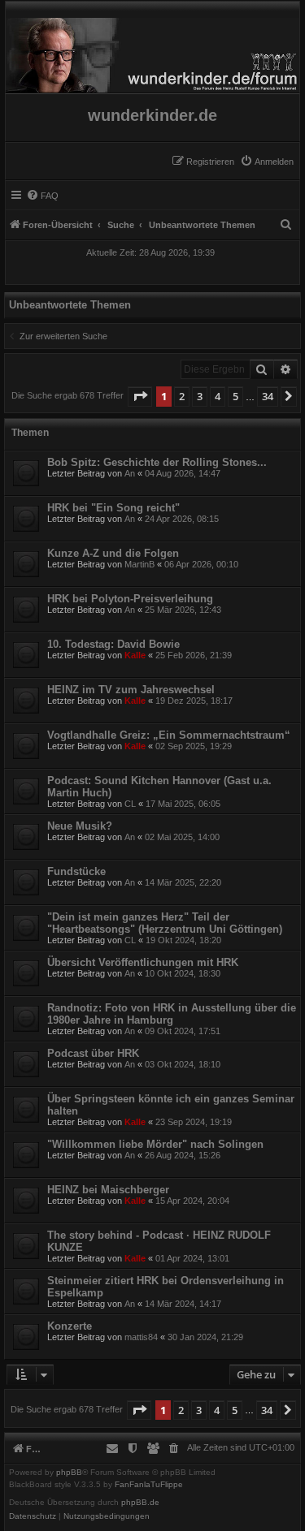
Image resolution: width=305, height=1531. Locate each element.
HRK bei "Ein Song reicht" (113, 508)
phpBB (69, 1472)
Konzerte (69, 1326)
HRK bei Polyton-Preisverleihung (130, 599)
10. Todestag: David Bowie (113, 644)
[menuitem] (267, 161)
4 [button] (217, 396)
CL (130, 804)
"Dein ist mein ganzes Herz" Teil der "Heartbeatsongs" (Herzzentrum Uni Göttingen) (164, 923)
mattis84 (141, 1337)
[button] (140, 396)
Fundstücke (76, 871)
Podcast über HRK (93, 1053)
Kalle (135, 655)
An (129, 473)
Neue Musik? (79, 826)
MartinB (139, 564)
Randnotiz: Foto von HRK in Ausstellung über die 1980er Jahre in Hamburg (171, 1014)
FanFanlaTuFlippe (149, 1485)
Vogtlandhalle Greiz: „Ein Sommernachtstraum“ (168, 735)
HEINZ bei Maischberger (108, 1190)
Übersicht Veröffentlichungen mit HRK (142, 962)
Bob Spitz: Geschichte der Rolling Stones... (157, 462)
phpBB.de (140, 1503)
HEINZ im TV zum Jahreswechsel (131, 690)
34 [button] (267, 396)
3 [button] (200, 396)
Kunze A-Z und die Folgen (113, 553)
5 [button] (235, 396)
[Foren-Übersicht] (152, 51)
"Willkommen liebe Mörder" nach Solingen (155, 1144)
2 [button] (182, 396)
